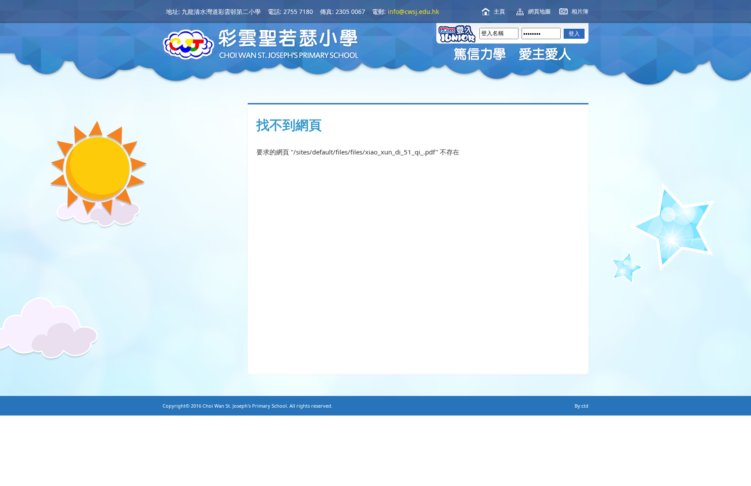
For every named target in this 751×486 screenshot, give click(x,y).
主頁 (499, 11)
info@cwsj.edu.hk (413, 11)
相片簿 (580, 11)
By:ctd (581, 405)
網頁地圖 (539, 11)
